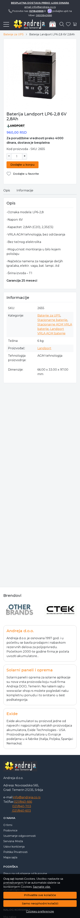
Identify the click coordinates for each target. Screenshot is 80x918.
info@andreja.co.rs (26, 797)
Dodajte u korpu (22, 164)
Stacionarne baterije (52, 320)
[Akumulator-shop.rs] (27, 24)
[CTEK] (60, 617)
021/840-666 (23, 802)
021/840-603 (21, 810)
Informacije (25, 190)
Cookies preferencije (40, 911)
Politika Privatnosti (15, 852)
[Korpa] (74, 24)
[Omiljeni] (68, 24)
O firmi (7, 825)
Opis (6, 190)
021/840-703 (21, 806)
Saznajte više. (42, 886)
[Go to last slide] (7, 610)
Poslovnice (10, 830)
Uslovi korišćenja (14, 846)
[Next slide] (73, 610)
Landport (44, 348)
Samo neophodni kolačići (40, 903)
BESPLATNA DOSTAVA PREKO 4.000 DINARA (40, 2)
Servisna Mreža (13, 841)
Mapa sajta (10, 857)
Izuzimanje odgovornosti (19, 836)
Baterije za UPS (13, 34)
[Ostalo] (19, 617)
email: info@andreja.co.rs (40, 6)
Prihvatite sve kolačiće (40, 895)
